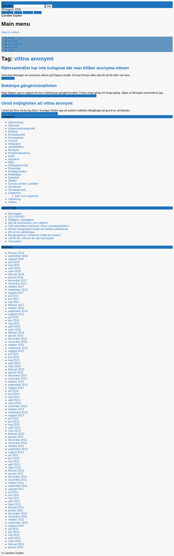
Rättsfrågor (8, 78)
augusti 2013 (16, 415)
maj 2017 (13, 301)
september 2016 (18, 311)
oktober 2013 (16, 409)
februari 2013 (16, 433)
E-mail (38, 12)
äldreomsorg (15, 122)
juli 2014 (13, 390)
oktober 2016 (16, 308)
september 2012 (18, 449)
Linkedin (28, 12)
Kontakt (12, 47)
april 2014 (14, 400)
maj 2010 (13, 535)
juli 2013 (13, 418)
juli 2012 (13, 455)
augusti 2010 (16, 525)
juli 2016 (13, 317)
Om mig (13, 41)
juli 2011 (13, 492)
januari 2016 (15, 335)
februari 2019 (16, 252)
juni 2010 (13, 531)
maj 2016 (13, 323)
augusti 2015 (16, 351)
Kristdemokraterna (37, 95)
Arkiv (11, 50)
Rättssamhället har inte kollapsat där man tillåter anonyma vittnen (65, 68)
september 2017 (18, 289)
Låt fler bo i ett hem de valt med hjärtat (31, 238)
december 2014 (17, 375)
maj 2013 (13, 424)
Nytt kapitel (15, 213)
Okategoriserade (18, 165)
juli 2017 (13, 295)
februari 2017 (16, 305)
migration (13, 159)
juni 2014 (13, 393)
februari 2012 (16, 470)
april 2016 (14, 326)
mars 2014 (14, 403)
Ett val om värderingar (21, 232)
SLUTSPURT (16, 216)
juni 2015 (13, 357)
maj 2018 (13, 265)
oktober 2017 (16, 286)
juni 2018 (13, 262)
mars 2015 (14, 366)
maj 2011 (13, 498)
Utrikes (12, 202)
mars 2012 (14, 467)
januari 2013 (15, 436)
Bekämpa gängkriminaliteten (29, 85)
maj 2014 (13, 397)
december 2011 (17, 476)
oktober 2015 (16, 344)
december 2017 (17, 280)
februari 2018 (16, 274)
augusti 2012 (16, 452)
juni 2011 (13, 495)
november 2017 (17, 283)
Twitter (18, 12)
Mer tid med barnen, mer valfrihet (28, 222)
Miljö (11, 162)
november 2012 (17, 443)
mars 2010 (14, 541)
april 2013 (14, 427)
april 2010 (14, 538)
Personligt (14, 168)
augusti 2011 (16, 489)
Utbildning (14, 199)
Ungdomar (90, 95)
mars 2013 (14, 430)
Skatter (12, 180)
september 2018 (18, 255)
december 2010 (17, 513)
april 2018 (14, 268)
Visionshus (15, 241)
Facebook (7, 12)
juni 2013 (13, 421)
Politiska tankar (58, 95)
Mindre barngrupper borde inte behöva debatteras (38, 229)
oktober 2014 (16, 381)
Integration (14, 143)
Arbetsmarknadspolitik (21, 128)
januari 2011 (15, 510)
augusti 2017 (16, 292)
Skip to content (10, 32)
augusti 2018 (16, 259)
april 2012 (14, 464)
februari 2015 (16, 369)
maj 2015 (13, 360)
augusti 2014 (16, 387)
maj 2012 (13, 461)
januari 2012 (15, 473)
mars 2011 (14, 504)
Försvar (12, 140)
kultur (11, 156)
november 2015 (17, 341)
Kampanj (13, 150)
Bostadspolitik (16, 134)
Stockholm (14, 186)
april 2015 (14, 363)
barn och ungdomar (13, 95)
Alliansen (14, 125)
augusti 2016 (16, 314)
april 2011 (14, 501)
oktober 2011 (16, 482)
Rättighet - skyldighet (20, 219)
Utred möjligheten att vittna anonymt (37, 103)
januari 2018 (15, 277)
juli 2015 (13, 354)
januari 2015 (15, 372)
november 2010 (17, 516)
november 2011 (17, 479)
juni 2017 (13, 298)
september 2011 (18, 485)
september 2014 (18, 384)
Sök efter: (7, 6)
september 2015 (18, 347)
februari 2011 (16, 507)
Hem (11, 38)
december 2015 (17, 338)
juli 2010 (13, 528)
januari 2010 (15, 547)
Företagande (16, 137)
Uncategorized (17, 189)
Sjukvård (13, 177)
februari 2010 (16, 544)
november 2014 (17, 378)
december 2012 (17, 439)
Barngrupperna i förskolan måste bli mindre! (34, 235)
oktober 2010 (16, 519)
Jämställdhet (15, 146)
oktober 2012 (16, 446)
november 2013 (17, 406)
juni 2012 (13, 458)
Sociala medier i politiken (23, 183)
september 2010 (18, 522)
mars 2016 (14, 329)
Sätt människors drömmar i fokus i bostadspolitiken (38, 226)
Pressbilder (15, 44)
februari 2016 (16, 332)
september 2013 (18, 412)
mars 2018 (14, 271)
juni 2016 (13, 320)
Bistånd (12, 131)
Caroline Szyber (11, 15)
